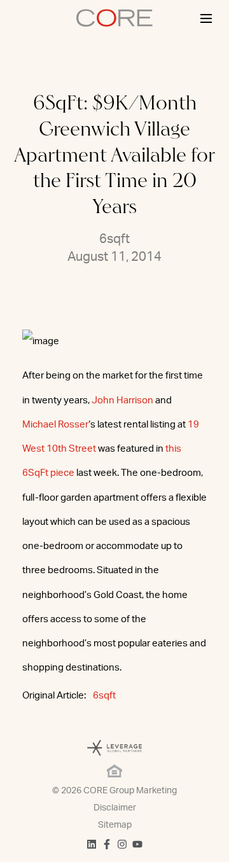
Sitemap (115, 825)
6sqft (104, 695)
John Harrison (122, 400)
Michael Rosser (55, 424)
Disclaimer (115, 807)
